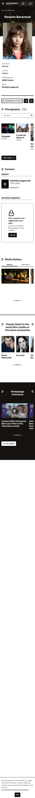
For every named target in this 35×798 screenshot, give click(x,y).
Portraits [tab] (25, 265)
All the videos (8, 444)
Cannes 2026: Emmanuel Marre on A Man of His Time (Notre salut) (13, 423)
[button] (26, 272)
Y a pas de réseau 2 (21, 136)
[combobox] (17, 115)
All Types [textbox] (7, 115)
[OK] (17, 795)
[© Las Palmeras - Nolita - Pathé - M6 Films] (15, 276)
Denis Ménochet (6, 356)
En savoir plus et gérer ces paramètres (15, 790)
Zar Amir (20, 355)
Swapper (5, 136)
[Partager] (26, 101)
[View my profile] (30, 4)
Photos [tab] (9, 265)
